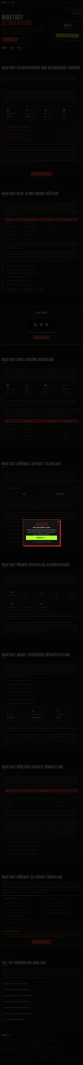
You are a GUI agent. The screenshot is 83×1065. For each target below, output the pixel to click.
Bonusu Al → (41, 538)
